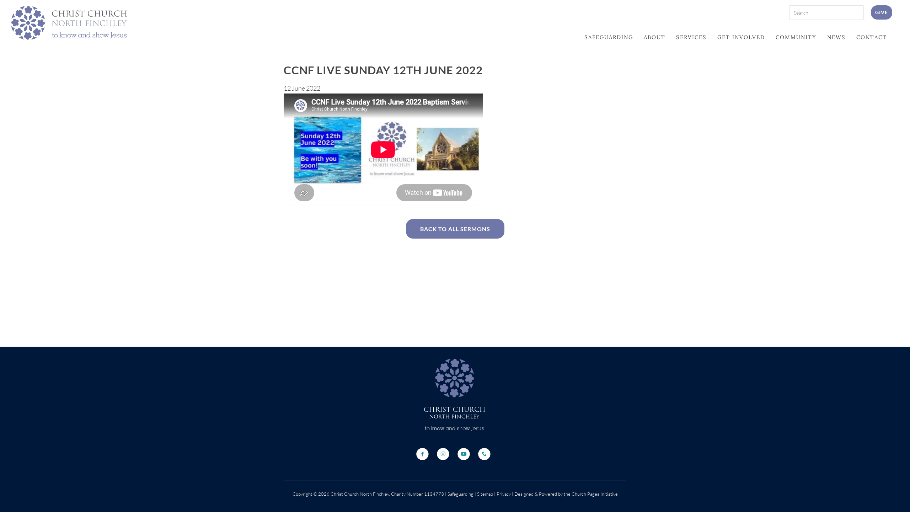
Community (796, 37)
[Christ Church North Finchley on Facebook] (422, 454)
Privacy (503, 494)
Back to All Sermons (455, 228)
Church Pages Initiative (595, 494)
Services (691, 37)
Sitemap (485, 494)
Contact (871, 37)
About (654, 37)
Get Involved (741, 37)
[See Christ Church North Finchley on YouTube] (463, 454)
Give (881, 12)
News (836, 37)
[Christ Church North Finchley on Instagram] (443, 454)
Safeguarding (608, 37)
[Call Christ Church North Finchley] (484, 454)
